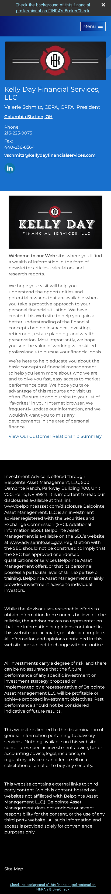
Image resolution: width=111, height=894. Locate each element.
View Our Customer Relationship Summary (55, 436)
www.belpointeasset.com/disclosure (43, 506)
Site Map (13, 868)
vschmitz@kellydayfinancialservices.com (50, 155)
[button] (93, 26)
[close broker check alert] (103, 5)
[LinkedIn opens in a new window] (9, 167)
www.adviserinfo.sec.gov (36, 542)
